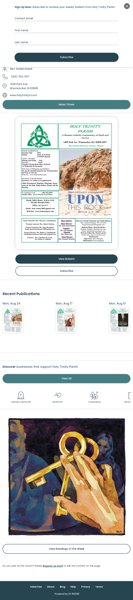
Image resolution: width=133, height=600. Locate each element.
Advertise (36, 586)
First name (21, 30)
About (50, 586)
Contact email (24, 18)
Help (73, 586)
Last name (21, 42)
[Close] (127, 6)
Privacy (85, 586)
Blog (62, 586)
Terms (99, 586)
